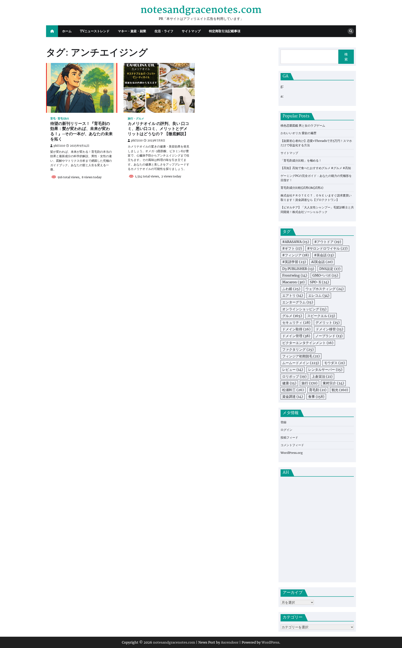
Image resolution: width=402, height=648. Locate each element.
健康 (289, 383)
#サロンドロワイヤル (327, 248)
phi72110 (59, 145)
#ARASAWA (295, 242)
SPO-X (319, 282)
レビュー (292, 369)
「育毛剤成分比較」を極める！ (301, 160)
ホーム (67, 31)
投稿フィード (289, 437)
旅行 (309, 383)
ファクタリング (298, 349)
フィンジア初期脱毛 (301, 356)
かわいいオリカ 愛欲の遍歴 (298, 133)
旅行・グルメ (136, 118)
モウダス (334, 363)
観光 (340, 390)
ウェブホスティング (324, 289)
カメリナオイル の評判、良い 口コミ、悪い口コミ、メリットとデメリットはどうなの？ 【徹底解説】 (158, 129)
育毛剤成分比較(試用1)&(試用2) (302, 188)
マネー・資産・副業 (132, 31)
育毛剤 (317, 390)
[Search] (351, 31)
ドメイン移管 (329, 329)
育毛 (53, 118)
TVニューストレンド (95, 31)
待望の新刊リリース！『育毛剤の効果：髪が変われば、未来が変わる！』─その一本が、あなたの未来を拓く (81, 131)
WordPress (270, 642)
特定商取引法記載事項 (224, 31)
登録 (283, 422)
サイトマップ (191, 31)
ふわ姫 (291, 289)
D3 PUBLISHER (298, 269)
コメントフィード (292, 445)
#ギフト (292, 248)
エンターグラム (297, 302)
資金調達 (292, 396)
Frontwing (294, 275)
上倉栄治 (322, 376)
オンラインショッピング (304, 309)
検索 (346, 56)
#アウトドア (327, 242)
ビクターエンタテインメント (307, 343)
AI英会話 (322, 262)
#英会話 (324, 255)
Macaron (293, 282)
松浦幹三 (293, 390)
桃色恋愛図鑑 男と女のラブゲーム (303, 125)
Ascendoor (229, 642)
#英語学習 (294, 262)
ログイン (286, 430)
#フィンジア (295, 255)
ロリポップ (294, 376)
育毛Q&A (63, 118)
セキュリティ (296, 322)
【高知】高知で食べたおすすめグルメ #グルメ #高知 (316, 168)
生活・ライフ (164, 31)
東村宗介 (333, 383)
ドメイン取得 (296, 329)
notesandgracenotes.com (201, 10)
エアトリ (292, 295)
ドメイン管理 (296, 336)
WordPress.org (292, 453)
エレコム (318, 295)
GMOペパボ (325, 275)
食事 (316, 396)
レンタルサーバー (325, 369)
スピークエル (321, 316)
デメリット (328, 322)
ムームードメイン (300, 363)
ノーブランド (329, 336)
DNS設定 (329, 269)
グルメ (292, 316)
